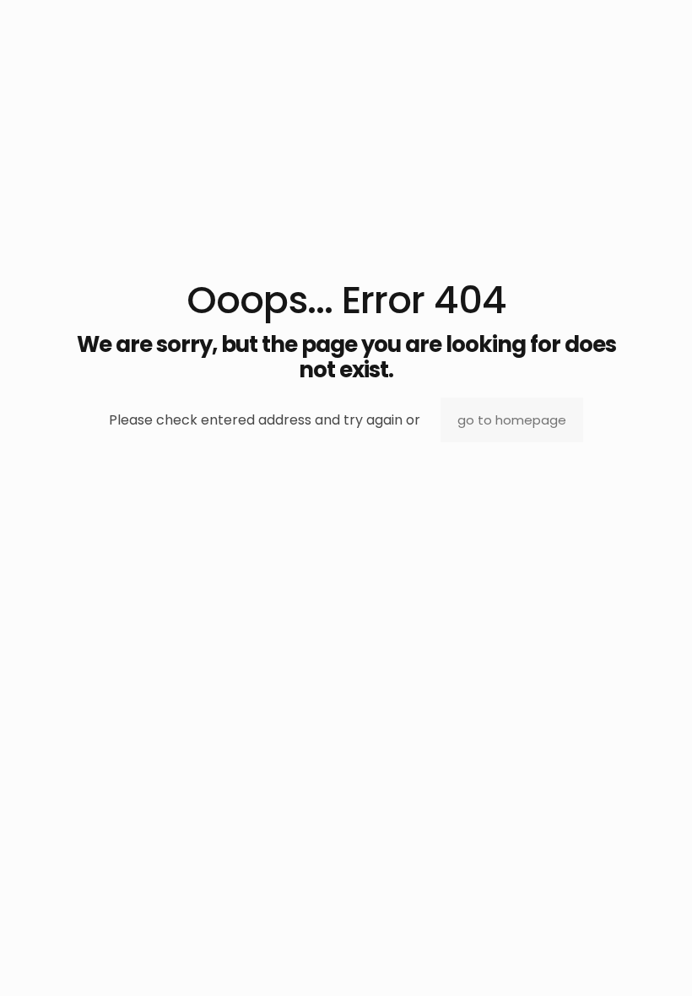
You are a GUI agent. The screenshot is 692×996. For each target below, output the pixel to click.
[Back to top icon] (611, 961)
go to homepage (511, 420)
